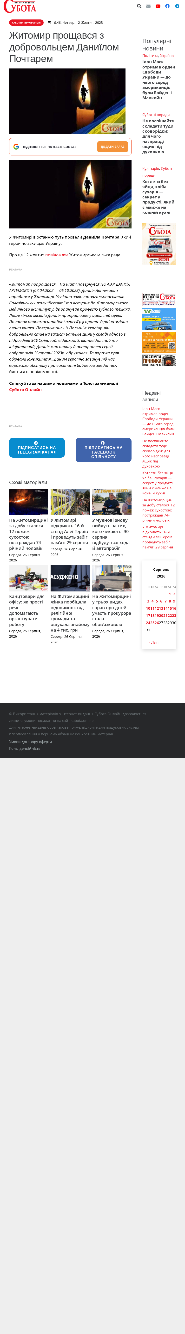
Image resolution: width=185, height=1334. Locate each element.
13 (161, 608)
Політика (150, 55)
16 (174, 608)
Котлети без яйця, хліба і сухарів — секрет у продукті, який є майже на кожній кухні (158, 197)
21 (165, 615)
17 (148, 615)
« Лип (154, 642)
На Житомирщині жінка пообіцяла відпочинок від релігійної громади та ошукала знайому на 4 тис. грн (70, 613)
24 (148, 622)
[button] (139, 6)
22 (170, 615)
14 (165, 608)
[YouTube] (158, 6)
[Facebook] (167, 6)
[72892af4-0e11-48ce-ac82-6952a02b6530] (70, 194)
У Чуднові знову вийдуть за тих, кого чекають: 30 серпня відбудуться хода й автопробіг (111, 534)
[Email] (148, 6)
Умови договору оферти (30, 741)
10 (148, 608)
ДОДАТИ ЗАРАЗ (113, 147)
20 (161, 615)
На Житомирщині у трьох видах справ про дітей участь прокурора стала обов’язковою (111, 610)
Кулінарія (150, 168)
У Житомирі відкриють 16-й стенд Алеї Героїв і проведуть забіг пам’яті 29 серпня (69, 531)
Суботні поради (156, 114)
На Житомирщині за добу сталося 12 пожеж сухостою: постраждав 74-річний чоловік (28, 534)
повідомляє (56, 255)
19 (157, 615)
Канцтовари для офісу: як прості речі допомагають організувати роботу (27, 610)
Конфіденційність (24, 748)
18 (152, 615)
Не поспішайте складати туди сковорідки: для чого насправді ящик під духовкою (158, 136)
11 (152, 608)
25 (152, 622)
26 (157, 622)
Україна (167, 55)
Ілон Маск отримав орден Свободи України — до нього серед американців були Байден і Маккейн (158, 79)
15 (170, 608)
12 (157, 608)
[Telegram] (177, 6)
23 (174, 615)
